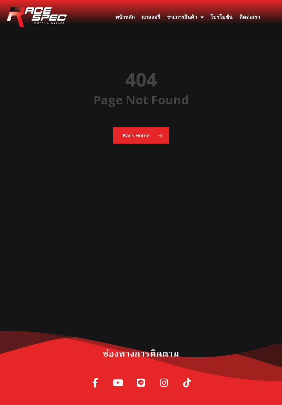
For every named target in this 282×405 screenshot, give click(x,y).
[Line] (141, 383)
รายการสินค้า (182, 17)
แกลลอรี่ (151, 17)
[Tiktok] (187, 383)
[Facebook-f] (95, 383)
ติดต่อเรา (249, 17)
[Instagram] (164, 383)
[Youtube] (118, 383)
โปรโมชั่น (221, 17)
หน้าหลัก (125, 17)
